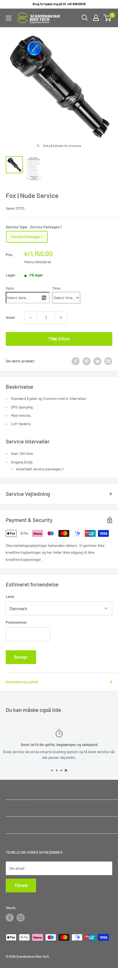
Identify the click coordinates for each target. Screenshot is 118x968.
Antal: (11, 317)
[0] (107, 17)
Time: (57, 288)
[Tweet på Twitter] (97, 361)
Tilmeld (20, 885)
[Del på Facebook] (76, 361)
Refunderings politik (22, 682)
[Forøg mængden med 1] (61, 318)
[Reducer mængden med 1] (31, 318)
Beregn (20, 657)
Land (10, 596)
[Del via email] (108, 361)
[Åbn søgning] (85, 18)
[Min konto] (96, 18)
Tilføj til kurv (59, 338)
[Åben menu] (8, 18)
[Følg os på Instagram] (21, 918)
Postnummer (16, 622)
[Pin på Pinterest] (86, 361)
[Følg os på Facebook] (10, 918)
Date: (10, 288)
